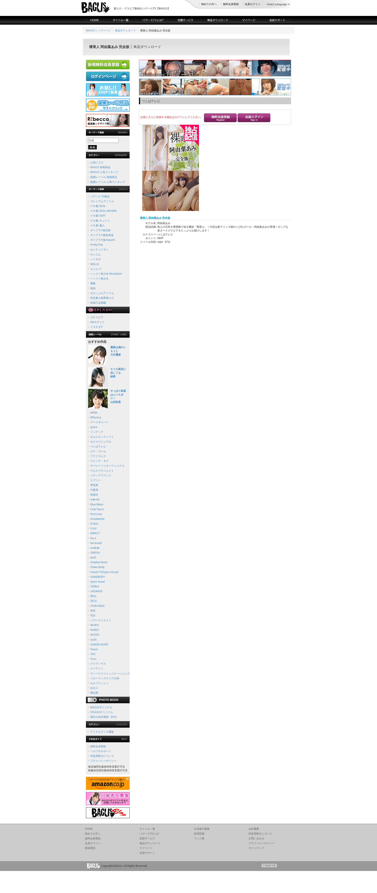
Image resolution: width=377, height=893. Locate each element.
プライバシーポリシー (103, 761)
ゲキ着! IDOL (98, 206)
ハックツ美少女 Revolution (106, 273)
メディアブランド (100, 475)
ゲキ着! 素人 (97, 225)
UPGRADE (96, 591)
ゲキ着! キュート (100, 220)
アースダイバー (99, 422)
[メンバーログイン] (254, 118)
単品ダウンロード (125, 30)
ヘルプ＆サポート (100, 751)
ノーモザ (95, 259)
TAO (92, 654)
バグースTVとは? (149, 833)
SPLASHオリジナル (101, 712)
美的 (93, 288)
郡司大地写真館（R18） (104, 717)
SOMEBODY (97, 577)
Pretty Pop (96, 244)
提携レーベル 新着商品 (103, 177)
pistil (93, 557)
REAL (93, 596)
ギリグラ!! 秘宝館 (100, 230)
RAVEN (94, 625)
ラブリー (95, 480)
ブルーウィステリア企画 (104, 678)
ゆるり (94, 688)
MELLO (94, 264)
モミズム (95, 254)
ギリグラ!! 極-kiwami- (103, 240)
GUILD (94, 523)
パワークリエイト (100, 620)
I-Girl (93, 528)
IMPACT (95, 533)
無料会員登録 (231, 4)
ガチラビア (96, 317)
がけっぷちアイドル (102, 293)
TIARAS (94, 586)
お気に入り (96, 162)
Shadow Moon (99, 562)
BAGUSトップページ (98, 30)
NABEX (94, 630)
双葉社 (94, 494)
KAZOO (94, 634)
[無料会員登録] (220, 118)
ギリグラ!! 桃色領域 (101, 235)
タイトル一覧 (147, 829)
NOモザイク (97, 322)
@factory (95, 417)
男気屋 (94, 485)
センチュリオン (99, 249)
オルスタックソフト (102, 437)
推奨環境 (90, 848)
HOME (89, 829)
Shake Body (97, 567)
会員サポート (147, 853)
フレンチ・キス (99, 461)
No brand (96, 543)
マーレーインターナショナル (107, 465)
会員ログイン (252, 4)
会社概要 (253, 829)
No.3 (93, 538)
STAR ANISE (97, 606)
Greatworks (97, 519)
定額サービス (147, 838)
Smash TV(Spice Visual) (104, 572)
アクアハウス (98, 663)
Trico (93, 659)
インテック (96, 432)
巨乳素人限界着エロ (102, 298)
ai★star (95, 499)
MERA (94, 412)
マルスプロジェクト (102, 470)
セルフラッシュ (99, 683)
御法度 (94, 693)
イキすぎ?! (96, 327)
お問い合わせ (256, 838)
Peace (94, 649)
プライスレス (98, 456)
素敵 (93, 283)
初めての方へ (209, 4)
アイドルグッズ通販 (102, 732)
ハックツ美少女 (99, 278)
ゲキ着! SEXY (98, 215)
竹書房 (94, 490)
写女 (93, 615)
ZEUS (93, 601)
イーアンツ (96, 668)
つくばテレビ (98, 446)
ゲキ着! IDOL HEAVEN (103, 211)
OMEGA (95, 552)
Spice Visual (97, 581)
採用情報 (199, 833)
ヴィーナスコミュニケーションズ (110, 673)
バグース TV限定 (100, 196)
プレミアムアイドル (102, 201)
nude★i (95, 548)
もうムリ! (95, 269)
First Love (96, 514)
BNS (93, 610)
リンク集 (199, 838)
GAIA (93, 640)
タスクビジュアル (100, 441)
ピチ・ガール (98, 451)
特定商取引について (102, 756)
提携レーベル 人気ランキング (107, 182)
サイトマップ (256, 848)
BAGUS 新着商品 (100, 167)
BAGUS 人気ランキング (104, 172)
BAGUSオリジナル (101, 707)
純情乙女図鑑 (98, 303)
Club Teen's (97, 509)
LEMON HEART (99, 644)
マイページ (146, 848)
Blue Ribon (96, 504)
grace (93, 427)
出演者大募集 (202, 829)
